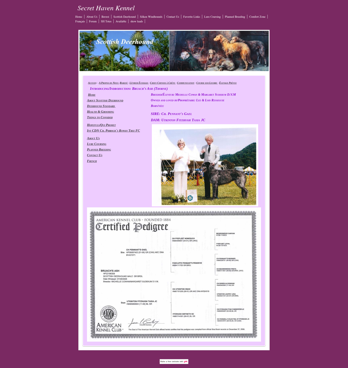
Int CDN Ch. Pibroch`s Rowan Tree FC (113, 130)
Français (80, 21)
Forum (93, 21)
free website (173, 361)
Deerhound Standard (101, 106)
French (92, 161)
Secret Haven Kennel (106, 7)
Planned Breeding (235, 17)
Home (78, 17)
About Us (91, 17)
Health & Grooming (100, 111)
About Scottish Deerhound (105, 100)
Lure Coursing (212, 17)
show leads (136, 21)
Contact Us (173, 17)
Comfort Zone (257, 17)
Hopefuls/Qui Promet (101, 125)
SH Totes (106, 21)
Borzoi (105, 17)
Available (121, 21)
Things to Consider (100, 117)
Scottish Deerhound (124, 17)
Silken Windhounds (151, 17)
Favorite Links (191, 17)
